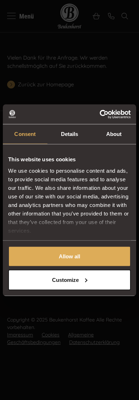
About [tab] (114, 134)
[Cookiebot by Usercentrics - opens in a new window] (100, 114)
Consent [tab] (25, 134)
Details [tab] (69, 134)
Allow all (69, 256)
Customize (65, 280)
